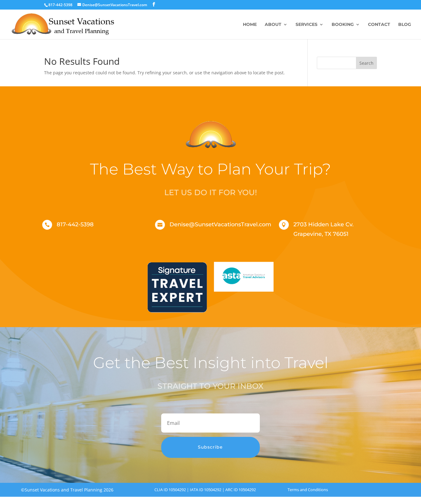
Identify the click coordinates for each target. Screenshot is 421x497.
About (273, 24)
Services (306, 24)
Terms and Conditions (308, 489)
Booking (343, 24)
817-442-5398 (75, 224)
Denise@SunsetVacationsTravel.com (220, 224)
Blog (404, 24)
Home (250, 24)
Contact (379, 24)
